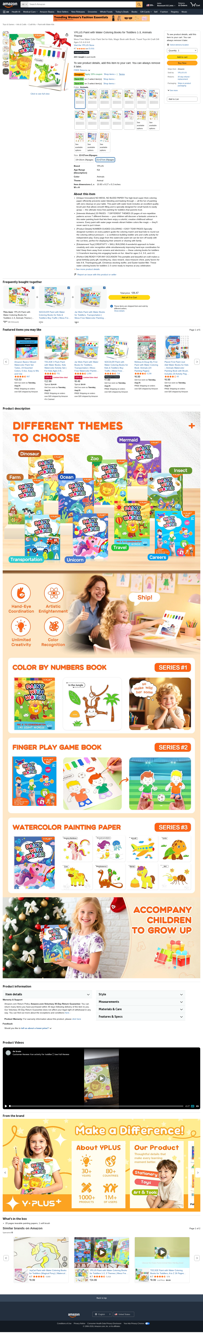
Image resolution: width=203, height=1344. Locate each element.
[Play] (5, 1106)
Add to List (174, 99)
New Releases (78, 12)
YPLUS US (182, 73)
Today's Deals (122, 12)
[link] (55, 297)
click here (76, 1019)
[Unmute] (197, 1106)
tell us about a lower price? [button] (35, 1028)
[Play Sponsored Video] (101, 1253)
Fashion (164, 12)
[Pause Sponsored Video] (64, 1259)
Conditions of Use (64, 1323)
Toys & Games (8, 24)
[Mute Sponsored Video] (64, 1264)
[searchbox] (82, 4)
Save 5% (79, 79)
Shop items (109, 74)
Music (184, 12)
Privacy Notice (79, 1323)
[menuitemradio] (192, 1106)
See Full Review (61, 1054)
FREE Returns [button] (81, 70)
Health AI (16, 12)
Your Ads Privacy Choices (134, 1323)
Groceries (92, 12)
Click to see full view (40, 94)
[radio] (6, 34)
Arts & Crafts (21, 24)
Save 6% (79, 83)
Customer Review (21, 1054)
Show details (119, 311)
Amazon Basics (47, 12)
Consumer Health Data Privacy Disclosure (104, 1323)
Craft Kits (32, 24)
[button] (6, 12)
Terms (122, 74)
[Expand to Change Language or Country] (153, 5)
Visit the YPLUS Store (84, 45)
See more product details (88, 269)
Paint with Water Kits (46, 24)
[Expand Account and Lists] (174, 5)
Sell (155, 12)
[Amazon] (10, 4)
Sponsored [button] (7, 1232)
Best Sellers (62, 12)
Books (134, 12)
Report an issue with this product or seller (96, 274)
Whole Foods (106, 12)
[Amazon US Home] (74, 1316)
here (67, 1013)
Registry (175, 12)
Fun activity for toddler (41, 1054)
